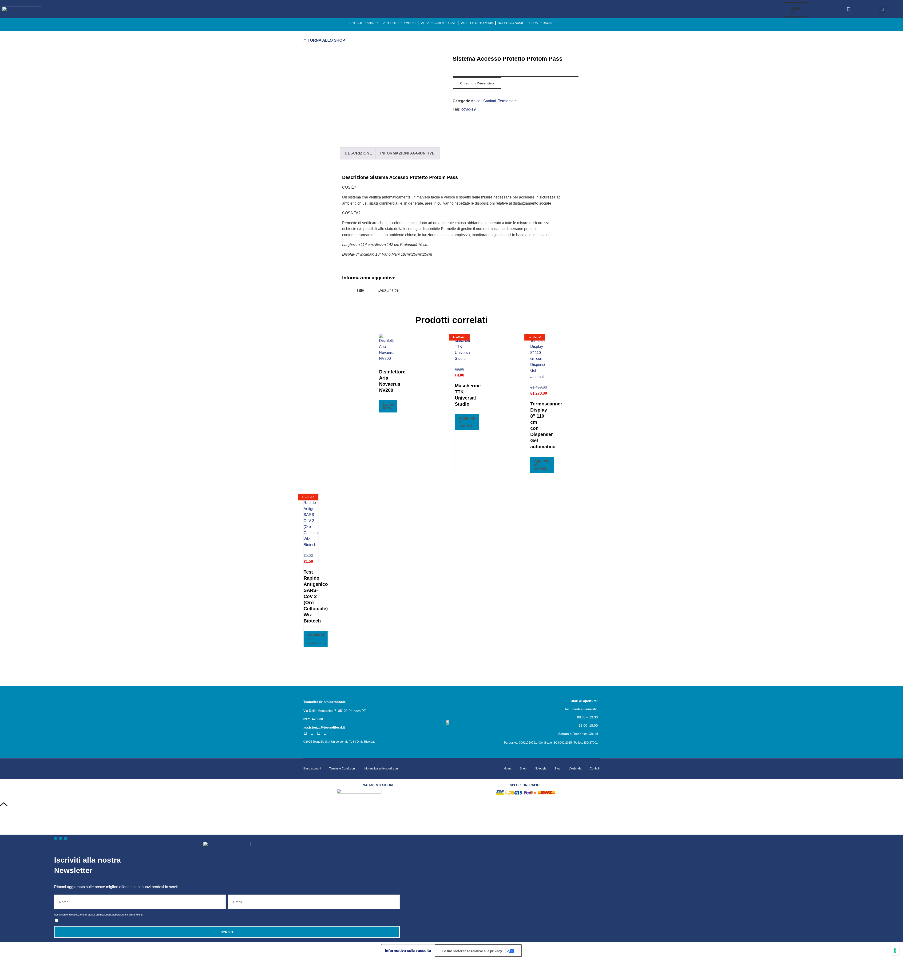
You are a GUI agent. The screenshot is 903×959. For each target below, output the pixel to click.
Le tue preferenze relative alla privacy (472, 951)
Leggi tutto (388, 406)
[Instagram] (312, 733)
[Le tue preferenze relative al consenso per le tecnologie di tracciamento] (894, 950)
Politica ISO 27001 (586, 742)
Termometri (507, 101)
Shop (523, 768)
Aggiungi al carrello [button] (467, 422)
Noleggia (541, 768)
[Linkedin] (319, 733)
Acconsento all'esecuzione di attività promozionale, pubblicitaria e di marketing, (98, 914)
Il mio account (312, 768)
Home (507, 768)
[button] (882, 9)
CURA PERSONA (541, 23)
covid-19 (468, 109)
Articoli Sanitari (483, 101)
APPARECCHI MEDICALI (438, 23)
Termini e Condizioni (342, 768)
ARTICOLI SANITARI (364, 23)
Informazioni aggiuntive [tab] (407, 153)
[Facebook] (305, 733)
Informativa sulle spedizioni (381, 768)
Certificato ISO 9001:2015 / (556, 742)
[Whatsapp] (325, 733)
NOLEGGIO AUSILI (511, 23)
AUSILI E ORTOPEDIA (477, 23)
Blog (558, 768)
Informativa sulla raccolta (408, 950)
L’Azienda (575, 768)
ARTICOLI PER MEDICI (399, 23)
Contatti (595, 768)
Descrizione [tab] (358, 153)
